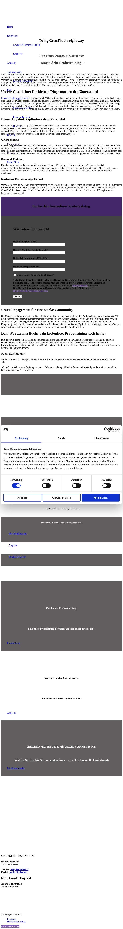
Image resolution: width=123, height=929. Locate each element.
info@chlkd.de (80, 285)
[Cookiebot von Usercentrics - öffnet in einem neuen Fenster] (106, 429)
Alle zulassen (101, 497)
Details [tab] (61, 438)
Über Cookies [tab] (101, 438)
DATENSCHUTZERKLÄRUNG (30, 291)
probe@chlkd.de (18, 872)
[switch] (46, 485)
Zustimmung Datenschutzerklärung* (35, 275)
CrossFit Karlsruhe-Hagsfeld (14, 98)
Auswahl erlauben (61, 497)
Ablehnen (22, 497)
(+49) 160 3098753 (19, 869)
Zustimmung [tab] (21, 438)
